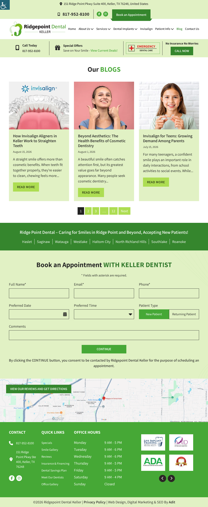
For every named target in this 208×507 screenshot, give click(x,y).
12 (113, 211)
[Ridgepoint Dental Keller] (37, 29)
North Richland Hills (131, 241)
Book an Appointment (131, 15)
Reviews (46, 456)
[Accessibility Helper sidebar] (5, 5)
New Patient (154, 314)
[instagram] (105, 14)
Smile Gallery (49, 450)
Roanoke (179, 241)
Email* (79, 284)
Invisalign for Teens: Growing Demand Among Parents (167, 138)
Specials (46, 443)
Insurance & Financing (55, 463)
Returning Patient (184, 314)
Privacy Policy (95, 502)
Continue (104, 349)
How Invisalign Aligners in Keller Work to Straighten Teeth (35, 140)
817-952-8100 (76, 14)
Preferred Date (20, 305)
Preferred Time (85, 305)
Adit (172, 502)
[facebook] (99, 14)
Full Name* (17, 284)
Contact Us (192, 29)
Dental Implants (123, 29)
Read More (26, 187)
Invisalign (146, 29)
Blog (179, 29)
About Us (84, 29)
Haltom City (101, 241)
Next (124, 211)
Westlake (80, 241)
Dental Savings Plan (54, 470)
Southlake (159, 241)
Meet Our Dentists (52, 477)
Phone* (144, 284)
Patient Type (148, 305)
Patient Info (162, 29)
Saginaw (43, 241)
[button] (162, 478)
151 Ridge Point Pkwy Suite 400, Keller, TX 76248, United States (106, 4)
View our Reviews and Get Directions (38, 389)
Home (72, 29)
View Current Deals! (104, 50)
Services (101, 29)
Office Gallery (49, 484)
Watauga (61, 241)
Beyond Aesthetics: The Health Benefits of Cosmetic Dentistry (102, 140)
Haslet (27, 241)
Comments (17, 326)
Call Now (182, 51)
